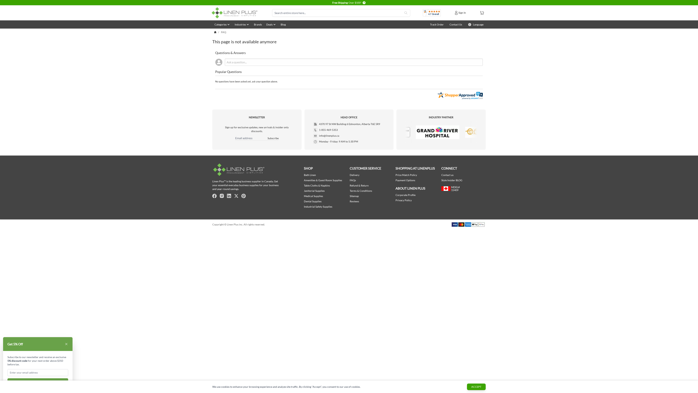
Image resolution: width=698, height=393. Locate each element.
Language (478, 24)
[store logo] (235, 13)
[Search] (406, 13)
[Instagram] (222, 196)
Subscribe (273, 138)
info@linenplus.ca (329, 135)
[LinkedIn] (229, 196)
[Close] (66, 344)
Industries (240, 24)
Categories (220, 24)
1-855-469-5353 (328, 129)
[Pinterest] (243, 196)
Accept (476, 386)
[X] (236, 196)
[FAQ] (215, 32)
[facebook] (214, 196)
